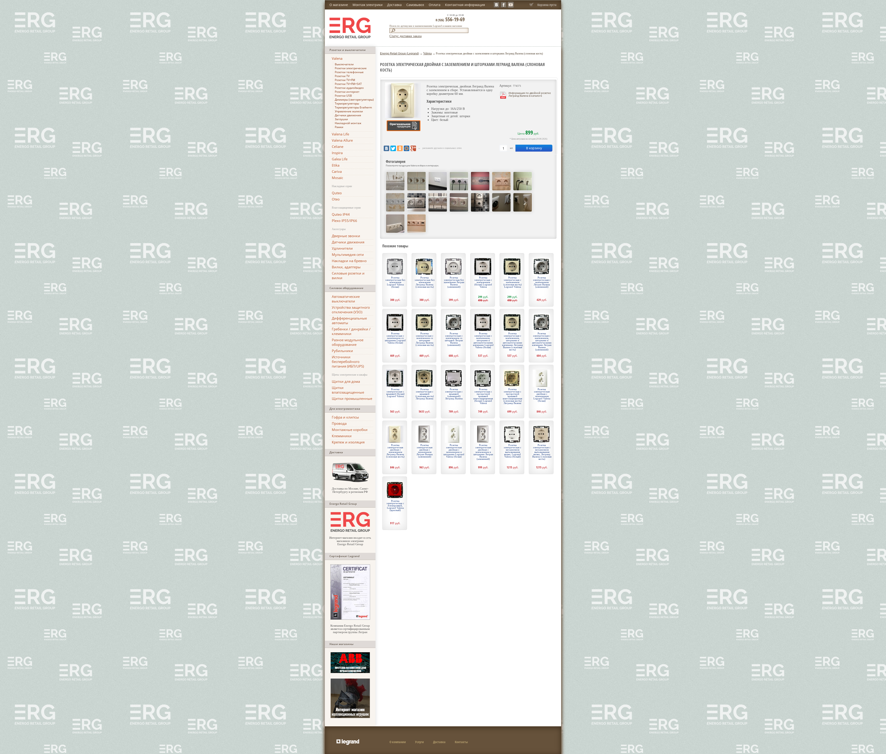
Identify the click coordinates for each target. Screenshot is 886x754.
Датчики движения (348, 115)
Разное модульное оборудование (347, 342)
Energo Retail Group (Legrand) (399, 53)
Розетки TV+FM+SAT (348, 84)
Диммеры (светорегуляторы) (354, 100)
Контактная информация (465, 5)
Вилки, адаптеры (346, 267)
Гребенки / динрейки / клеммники (351, 331)
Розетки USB (343, 96)
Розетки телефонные (349, 72)
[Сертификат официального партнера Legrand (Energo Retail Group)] (350, 618)
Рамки (339, 127)
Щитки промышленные (352, 398)
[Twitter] (393, 148)
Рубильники (342, 350)
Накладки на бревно (349, 260)
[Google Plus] (413, 148)
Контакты (461, 742)
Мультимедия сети (348, 254)
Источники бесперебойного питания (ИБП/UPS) (348, 361)
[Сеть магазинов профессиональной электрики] (350, 531)
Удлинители (342, 248)
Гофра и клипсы (345, 417)
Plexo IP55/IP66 (344, 220)
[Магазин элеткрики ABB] (350, 672)
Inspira (337, 152)
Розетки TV (342, 76)
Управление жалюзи (349, 111)
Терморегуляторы (347, 103)
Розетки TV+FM (345, 80)
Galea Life (339, 159)
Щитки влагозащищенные (348, 390)
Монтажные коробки (350, 429)
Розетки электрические (351, 68)
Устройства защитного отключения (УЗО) (351, 309)
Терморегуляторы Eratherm (353, 107)
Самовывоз (415, 5)
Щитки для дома (346, 381)
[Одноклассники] (400, 148)
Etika (335, 165)
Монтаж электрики (368, 5)
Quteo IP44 (341, 214)
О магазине (338, 5)
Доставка (394, 5)
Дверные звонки (346, 235)
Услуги (419, 742)
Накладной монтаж (348, 123)
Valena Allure (342, 140)
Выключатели (344, 64)
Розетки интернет (347, 92)
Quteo (337, 193)
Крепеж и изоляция (348, 442)
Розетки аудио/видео (349, 88)
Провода (339, 423)
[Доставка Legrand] (350, 481)
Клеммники (342, 436)
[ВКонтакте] (386, 148)
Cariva (337, 171)
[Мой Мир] (406, 148)
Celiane (337, 146)
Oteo (336, 199)
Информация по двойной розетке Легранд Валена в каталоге (530, 94)
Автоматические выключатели (346, 298)
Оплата (434, 5)
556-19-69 (450, 19)
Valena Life (340, 134)
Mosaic (337, 177)
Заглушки (341, 119)
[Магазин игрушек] (350, 717)
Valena (337, 58)
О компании (397, 742)
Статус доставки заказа (405, 36)
